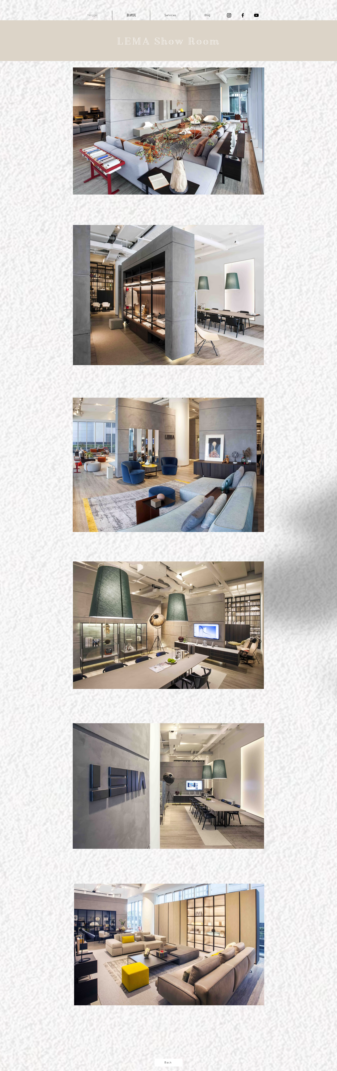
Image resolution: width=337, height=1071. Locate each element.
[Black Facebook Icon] (243, 15)
